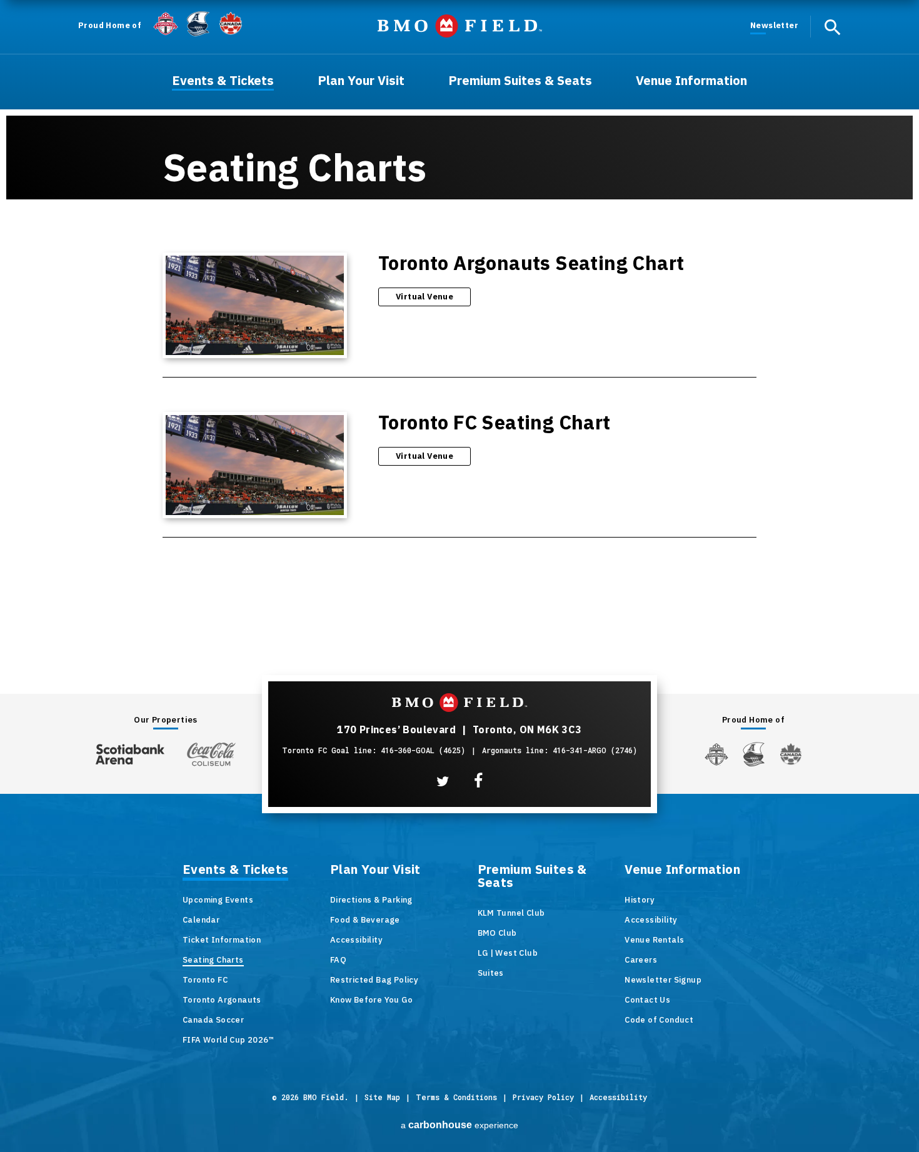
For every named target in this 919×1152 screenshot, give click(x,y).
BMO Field (460, 26)
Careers (641, 959)
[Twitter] (442, 781)
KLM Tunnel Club (511, 913)
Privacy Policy (543, 1097)
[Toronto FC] (165, 23)
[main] (459, 315)
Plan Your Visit (375, 870)
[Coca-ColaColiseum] (211, 754)
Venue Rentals (654, 939)
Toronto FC (205, 979)
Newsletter (774, 25)
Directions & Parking (371, 899)
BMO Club (497, 933)
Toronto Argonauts (222, 999)
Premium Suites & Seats (532, 877)
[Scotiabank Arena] (130, 751)
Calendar (201, 919)
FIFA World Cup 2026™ (228, 1039)
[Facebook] (478, 781)
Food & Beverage (365, 919)
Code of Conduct (659, 1019)
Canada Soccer (213, 1019)
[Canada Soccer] (231, 23)
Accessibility (356, 939)
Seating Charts (213, 959)
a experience (459, 1124)
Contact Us (647, 999)
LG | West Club (508, 953)
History (640, 899)
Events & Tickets (235, 870)
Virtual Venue (424, 296)
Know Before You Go (371, 999)
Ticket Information (222, 939)
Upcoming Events (218, 899)
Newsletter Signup (663, 979)
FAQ (338, 959)
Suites (491, 973)
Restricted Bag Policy (374, 979)
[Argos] (198, 22)
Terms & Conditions (456, 1097)
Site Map (382, 1097)
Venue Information (682, 870)
